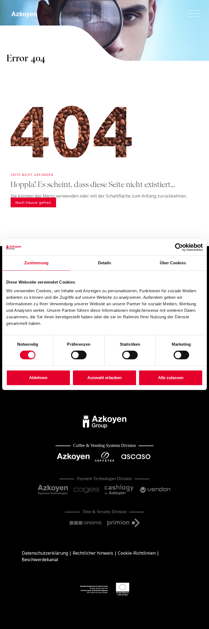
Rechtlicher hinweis (93, 553)
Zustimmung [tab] (36, 263)
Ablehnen (38, 377)
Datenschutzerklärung (45, 553)
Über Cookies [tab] (173, 263)
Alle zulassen (170, 377)
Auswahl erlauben (104, 377)
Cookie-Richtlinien (137, 553)
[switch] (79, 355)
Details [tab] (104, 263)
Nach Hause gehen (33, 202)
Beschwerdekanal (40, 560)
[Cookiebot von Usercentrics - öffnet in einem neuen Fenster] (179, 247)
